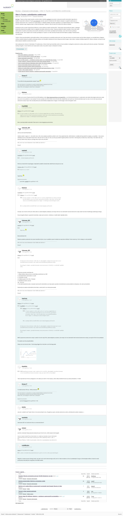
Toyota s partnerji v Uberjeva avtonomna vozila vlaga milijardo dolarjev (34, 61)
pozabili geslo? (112, 32)
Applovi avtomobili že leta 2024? (25, 58)
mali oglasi (5, 19)
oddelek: (52, 509)
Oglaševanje (27, 514)
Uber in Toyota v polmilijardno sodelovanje (30, 14)
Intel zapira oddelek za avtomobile (26, 54)
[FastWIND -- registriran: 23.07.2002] (19, 107)
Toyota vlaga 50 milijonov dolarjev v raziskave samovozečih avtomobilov (34, 71)
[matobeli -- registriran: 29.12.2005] (19, 151)
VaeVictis (24, 298)
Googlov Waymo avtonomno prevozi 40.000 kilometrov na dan (35, 476)
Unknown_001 (26, 128)
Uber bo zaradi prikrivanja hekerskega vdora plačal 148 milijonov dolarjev (35, 63)
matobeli (24, 150)
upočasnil (49, 19)
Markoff (93, 486)
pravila (4, 32)
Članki (2, 23)
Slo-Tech (17, 19)
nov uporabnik (112, 31)
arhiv (4, 15)
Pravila (2, 514)
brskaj (4, 28)
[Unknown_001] (19, 128)
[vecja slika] (94, 25)
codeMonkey (25, 445)
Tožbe (28, 488)
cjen (92, 491)
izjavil (32, 111)
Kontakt (33, 514)
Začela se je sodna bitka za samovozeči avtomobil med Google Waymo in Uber (36, 68)
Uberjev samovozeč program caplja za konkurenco (29, 66)
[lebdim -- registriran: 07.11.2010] (19, 408)
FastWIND (25, 106)
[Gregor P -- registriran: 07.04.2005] (19, 76)
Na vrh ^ (120, 514)
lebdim (24, 407)
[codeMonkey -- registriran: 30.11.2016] (19, 446)
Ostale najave (30, 494)
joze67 (92, 481)
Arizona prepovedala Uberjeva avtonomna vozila (29, 64)
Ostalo (2, 30)
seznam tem (112, 44)
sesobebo (25, 417)
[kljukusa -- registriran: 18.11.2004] (19, 93)
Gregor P (24, 75)
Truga (92, 496)
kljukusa (24, 92)
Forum (2, 17)
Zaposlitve (3, 26)
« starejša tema (44, 509)
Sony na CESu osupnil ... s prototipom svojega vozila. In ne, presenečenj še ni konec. (37, 60)
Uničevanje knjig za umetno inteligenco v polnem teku (34, 1)
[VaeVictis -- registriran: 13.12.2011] (19, 299)
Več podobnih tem (19, 503)
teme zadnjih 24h (6, 21)
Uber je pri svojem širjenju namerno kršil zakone (29, 56)
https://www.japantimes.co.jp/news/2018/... (56, 97)
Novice (2, 13)
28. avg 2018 (24, 16)
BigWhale (93, 476)
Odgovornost (20, 514)
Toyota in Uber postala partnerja (25, 69)
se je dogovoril (36, 21)
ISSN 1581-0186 (40, 514)
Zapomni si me (113, 20)
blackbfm (24, 366)
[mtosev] (19, 428)
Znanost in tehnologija (38, 16)
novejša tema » (77, 509)
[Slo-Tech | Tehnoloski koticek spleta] (8, 6)
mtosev (24, 428)
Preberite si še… (19, 53)
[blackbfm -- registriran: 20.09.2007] (19, 367)
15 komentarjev (20, 49)
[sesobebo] (19, 418)
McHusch (20, 477)
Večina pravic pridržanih (10, 514)
